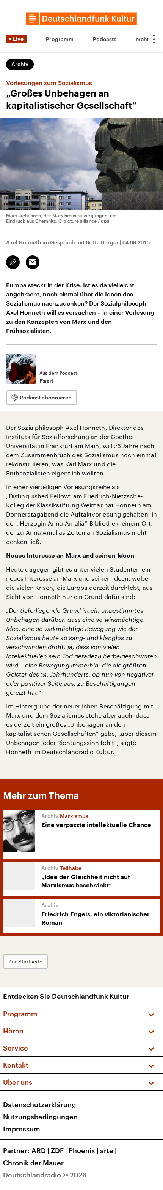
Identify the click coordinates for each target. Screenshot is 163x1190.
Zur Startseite (25, 961)
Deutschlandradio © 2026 (45, 1175)
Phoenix (84, 1150)
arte (108, 1150)
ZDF (59, 1150)
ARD (40, 1150)
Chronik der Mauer (33, 1162)
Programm (60, 39)
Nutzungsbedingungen (40, 1116)
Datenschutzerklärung (39, 1104)
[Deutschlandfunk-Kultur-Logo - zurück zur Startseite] (81, 18)
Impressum (21, 1129)
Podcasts (104, 39)
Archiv (19, 64)
